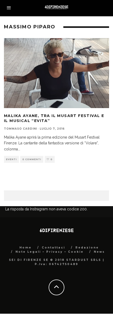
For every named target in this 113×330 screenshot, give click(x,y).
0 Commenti (31, 159)
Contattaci (53, 247)
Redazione (87, 247)
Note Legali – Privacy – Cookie (50, 251)
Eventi (11, 159)
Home (25, 247)
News (99, 251)
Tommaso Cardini (20, 128)
